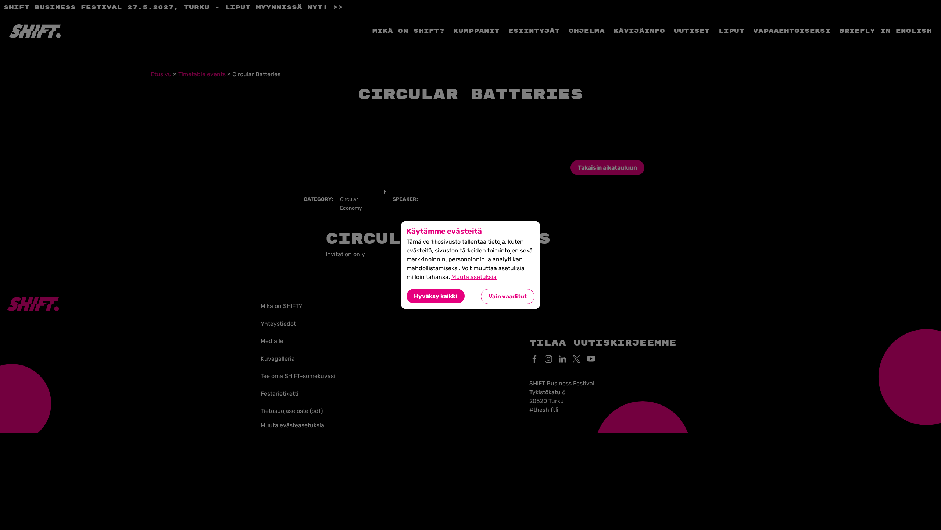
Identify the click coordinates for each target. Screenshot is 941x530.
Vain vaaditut (508, 296)
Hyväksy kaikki (435, 296)
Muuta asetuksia (474, 276)
